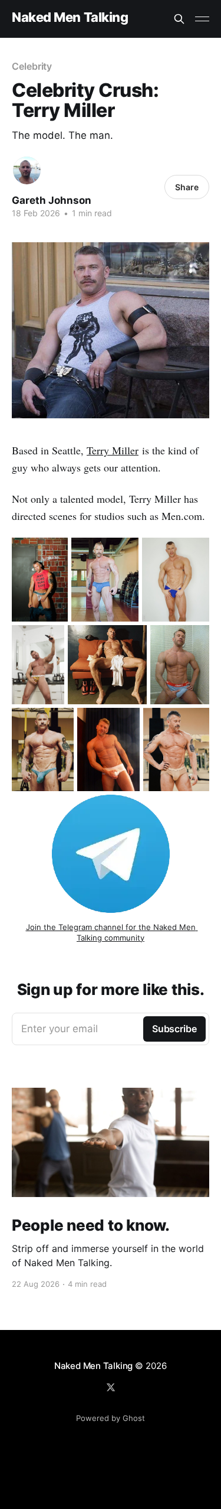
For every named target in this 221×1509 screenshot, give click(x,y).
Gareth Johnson (51, 200)
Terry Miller (112, 450)
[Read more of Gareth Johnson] (27, 170)
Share (187, 187)
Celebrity (32, 66)
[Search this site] (179, 18)
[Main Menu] (202, 19)
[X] (111, 1387)
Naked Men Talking (70, 17)
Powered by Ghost (110, 1418)
